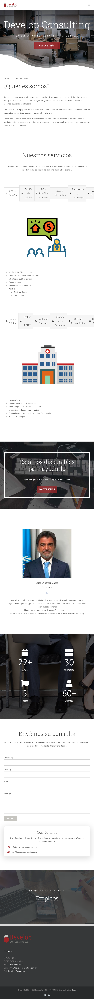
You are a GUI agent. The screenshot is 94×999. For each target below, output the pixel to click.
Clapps (74, 990)
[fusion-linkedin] (47, 593)
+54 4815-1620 (16, 964)
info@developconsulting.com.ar (22, 968)
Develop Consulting (16, 971)
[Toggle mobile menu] (89, 4)
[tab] (12, 193)
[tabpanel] (47, 256)
